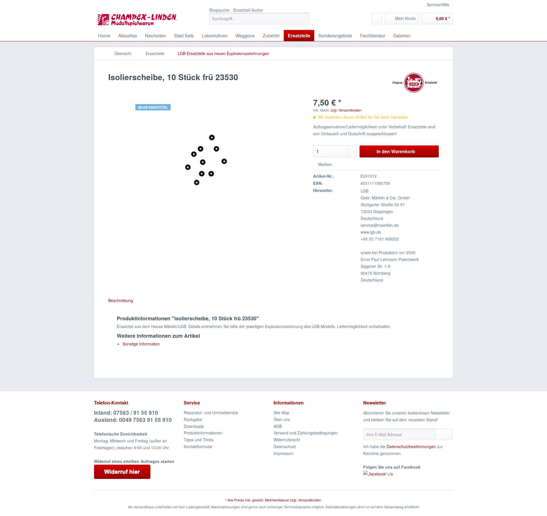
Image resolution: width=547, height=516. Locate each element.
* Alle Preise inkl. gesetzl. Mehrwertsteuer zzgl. (261, 499)
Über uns (282, 419)
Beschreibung (120, 300)
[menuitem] (259, 21)
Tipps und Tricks (198, 439)
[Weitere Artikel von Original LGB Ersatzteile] (414, 83)
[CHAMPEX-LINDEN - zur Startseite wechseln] (139, 20)
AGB (278, 426)
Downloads (194, 426)
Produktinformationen (203, 433)
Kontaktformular (198, 446)
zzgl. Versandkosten (346, 110)
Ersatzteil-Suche (248, 10)
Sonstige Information (141, 344)
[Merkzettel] (377, 18)
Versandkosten (309, 499)
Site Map (281, 412)
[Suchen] (304, 18)
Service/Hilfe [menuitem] (438, 4)
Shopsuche (219, 10)
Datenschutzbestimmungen (411, 446)
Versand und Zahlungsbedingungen (306, 433)
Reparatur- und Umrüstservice (211, 412)
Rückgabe (193, 419)
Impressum (284, 453)
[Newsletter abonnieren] (444, 434)
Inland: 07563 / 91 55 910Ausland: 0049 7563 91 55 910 (133, 416)
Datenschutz (285, 446)
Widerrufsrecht (287, 439)
